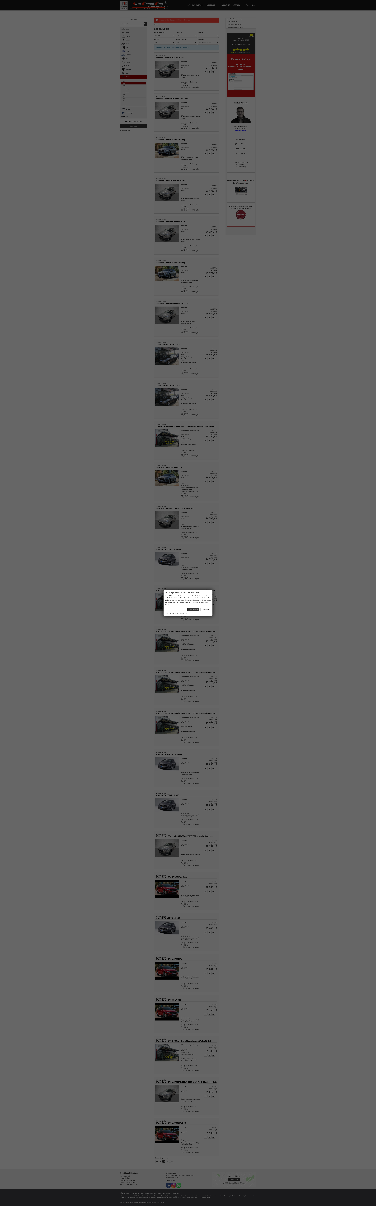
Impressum (183, 613)
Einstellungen (206, 609)
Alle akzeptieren (193, 609)
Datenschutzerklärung (171, 613)
